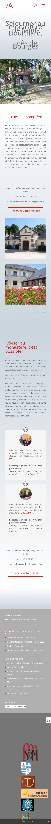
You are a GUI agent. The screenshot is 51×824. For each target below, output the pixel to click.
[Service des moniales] (30, 760)
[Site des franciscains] (28, 787)
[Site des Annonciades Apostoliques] (26, 774)
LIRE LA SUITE (27, 513)
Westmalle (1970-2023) (17, 693)
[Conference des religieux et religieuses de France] (34, 797)
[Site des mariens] (27, 810)
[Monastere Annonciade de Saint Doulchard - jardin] (25, 304)
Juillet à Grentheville (15, 667)
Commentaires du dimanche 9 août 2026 (25, 650)
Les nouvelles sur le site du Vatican (20, 619)
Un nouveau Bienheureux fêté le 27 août (25, 663)
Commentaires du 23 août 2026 (21, 637)
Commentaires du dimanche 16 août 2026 (25, 642)
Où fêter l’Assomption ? (17, 646)
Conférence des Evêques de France (22, 632)
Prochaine (39, 312)
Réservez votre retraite (25, 211)
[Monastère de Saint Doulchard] (25, 258)
